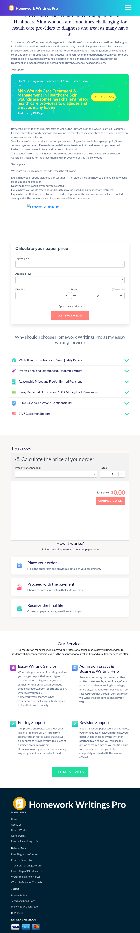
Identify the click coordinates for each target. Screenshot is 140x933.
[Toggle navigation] (128, 7)
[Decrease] (74, 295)
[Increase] (121, 295)
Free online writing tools (24, 841)
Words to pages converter (25, 876)
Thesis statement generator (27, 865)
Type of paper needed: (28, 467)
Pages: (103, 467)
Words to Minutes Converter (27, 882)
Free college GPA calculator (26, 871)
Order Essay (104, 97)
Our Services (18, 835)
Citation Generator (22, 860)
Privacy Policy (19, 895)
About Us (16, 824)
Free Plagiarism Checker (25, 854)
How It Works (19, 830)
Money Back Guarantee (24, 906)
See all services (70, 772)
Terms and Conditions (23, 900)
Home (14, 818)
